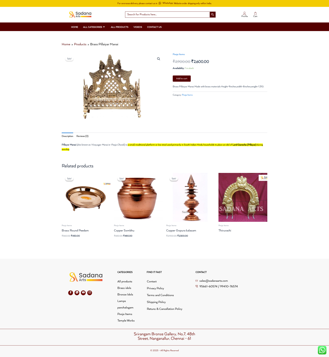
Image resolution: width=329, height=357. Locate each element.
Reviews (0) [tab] (82, 136)
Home (74, 27)
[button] (159, 59)
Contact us (154, 27)
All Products (119, 27)
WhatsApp (167, 3)
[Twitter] (77, 292)
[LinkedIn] (83, 292)
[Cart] (255, 13)
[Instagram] (89, 292)
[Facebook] (70, 292)
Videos (137, 27)
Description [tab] (67, 136)
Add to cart (181, 78)
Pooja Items (179, 54)
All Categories (92, 27)
